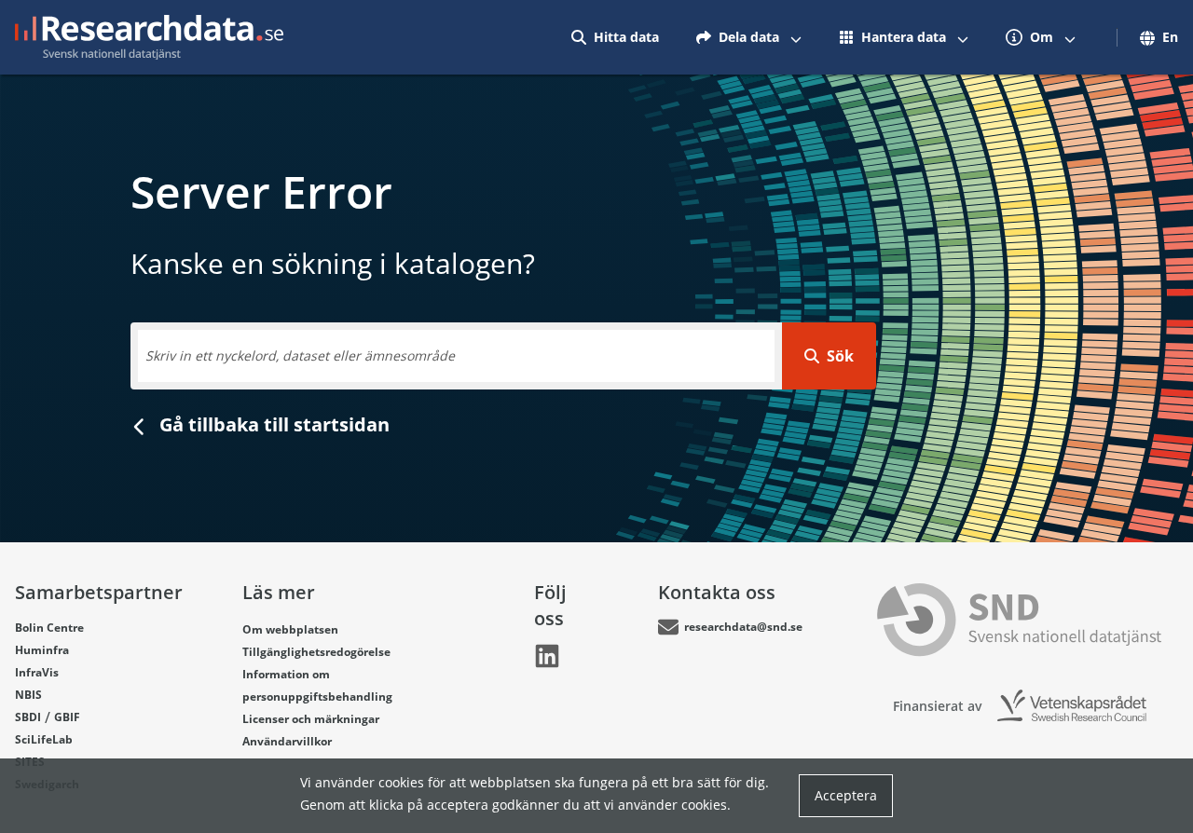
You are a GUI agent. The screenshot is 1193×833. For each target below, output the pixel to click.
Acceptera (846, 795)
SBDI (28, 717)
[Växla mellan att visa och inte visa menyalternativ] (796, 37)
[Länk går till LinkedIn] (547, 656)
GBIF (67, 717)
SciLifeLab (44, 739)
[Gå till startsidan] (149, 37)
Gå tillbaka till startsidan (272, 424)
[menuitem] (615, 37)
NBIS (28, 695)
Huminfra (42, 650)
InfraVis (37, 672)
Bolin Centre (49, 627)
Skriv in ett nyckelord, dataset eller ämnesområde (300, 355)
